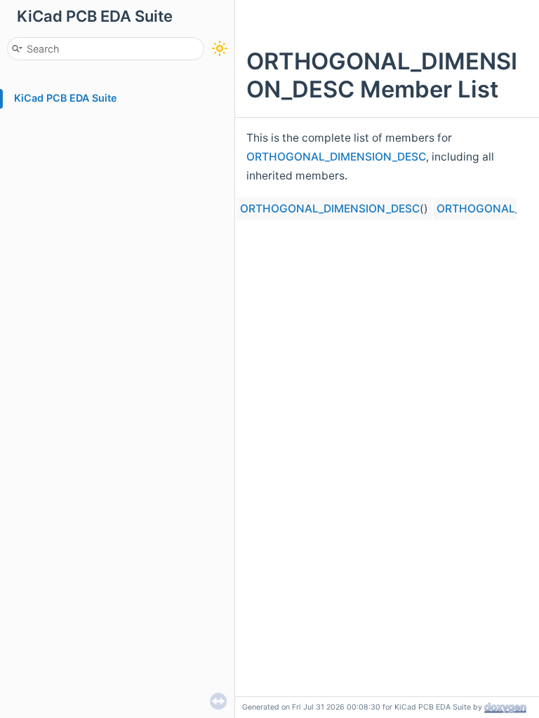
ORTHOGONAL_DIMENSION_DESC (336, 156)
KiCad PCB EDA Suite (65, 98)
